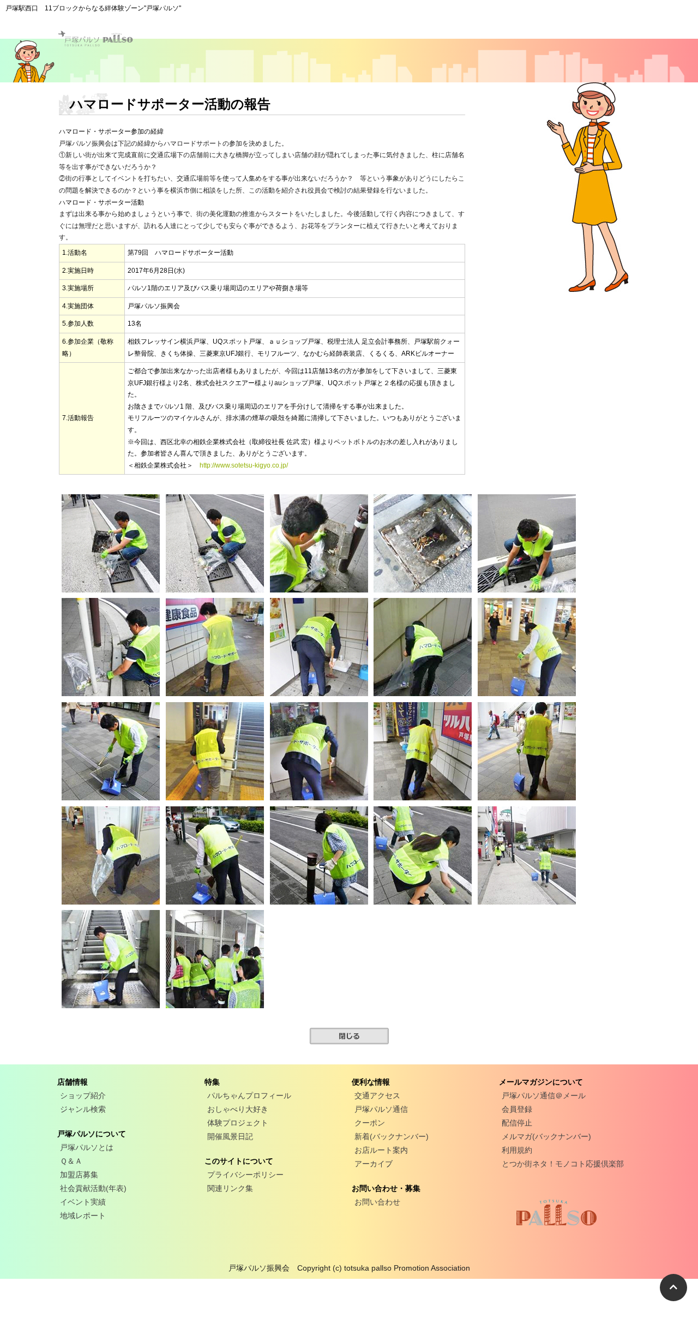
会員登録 (517, 1109)
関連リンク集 (230, 1188)
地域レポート (83, 1215)
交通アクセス (377, 1095)
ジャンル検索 (83, 1109)
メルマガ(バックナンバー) (546, 1136)
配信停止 (517, 1122)
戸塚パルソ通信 (381, 1109)
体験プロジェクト (237, 1122)
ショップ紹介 (83, 1095)
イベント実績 (83, 1202)
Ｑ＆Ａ (71, 1161)
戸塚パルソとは (86, 1147)
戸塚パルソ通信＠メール (544, 1095)
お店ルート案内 (381, 1150)
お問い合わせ (377, 1202)
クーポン (369, 1122)
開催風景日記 (230, 1136)
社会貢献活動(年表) (93, 1188)
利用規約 (517, 1150)
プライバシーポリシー (245, 1174)
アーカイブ (373, 1163)
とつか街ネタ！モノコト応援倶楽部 (563, 1163)
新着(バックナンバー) (391, 1136)
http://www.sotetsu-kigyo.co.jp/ (244, 465)
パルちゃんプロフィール (249, 1095)
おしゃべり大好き (237, 1109)
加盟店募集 (79, 1174)
